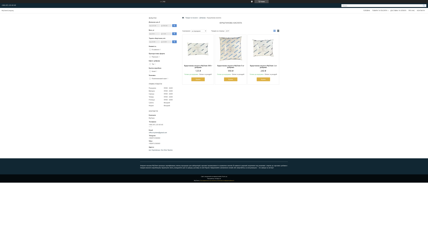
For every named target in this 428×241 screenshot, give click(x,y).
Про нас (411, 10)
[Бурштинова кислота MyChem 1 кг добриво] (263, 49)
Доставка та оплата (398, 10)
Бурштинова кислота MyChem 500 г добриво (198, 66)
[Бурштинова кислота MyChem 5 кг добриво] (230, 49)
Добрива (202, 18)
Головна (366, 10)
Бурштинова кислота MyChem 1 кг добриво (263, 66)
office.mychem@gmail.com (158, 133)
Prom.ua (224, 176)
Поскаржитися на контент (208, 180)
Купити (198, 79)
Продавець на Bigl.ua (214, 178)
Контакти (421, 10)
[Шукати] (423, 5)
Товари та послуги (379, 10)
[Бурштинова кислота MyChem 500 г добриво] (198, 49)
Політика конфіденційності (225, 180)
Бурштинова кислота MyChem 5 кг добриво (230, 66)
